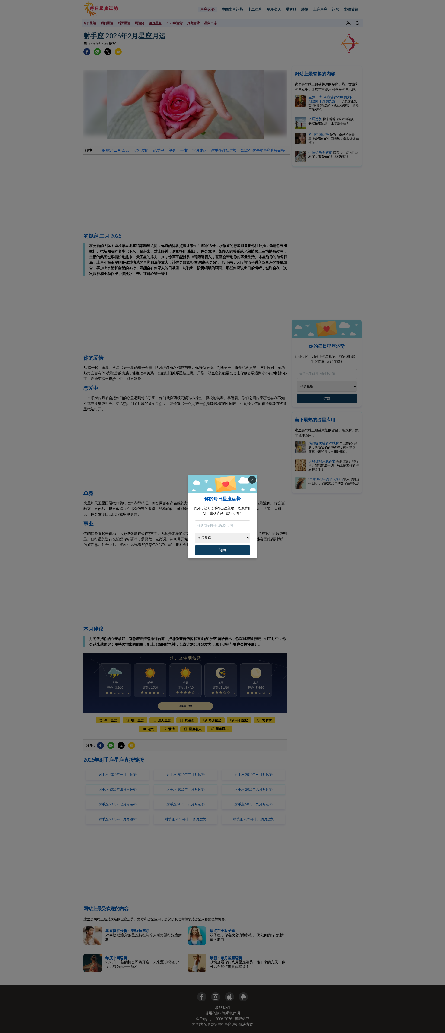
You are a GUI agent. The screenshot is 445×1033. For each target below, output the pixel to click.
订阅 (222, 550)
